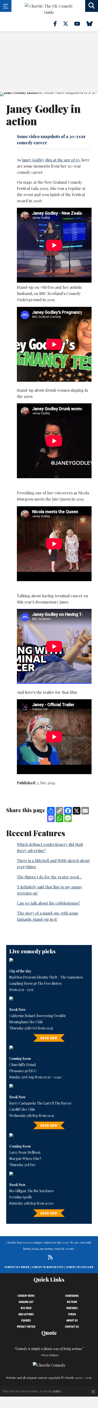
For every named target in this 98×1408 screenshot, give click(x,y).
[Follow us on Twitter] (68, 24)
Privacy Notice (26, 1326)
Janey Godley (33, 159)
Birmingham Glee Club (26, 1022)
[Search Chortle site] (91, 6)
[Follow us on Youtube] (80, 24)
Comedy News (26, 1295)
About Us (72, 1320)
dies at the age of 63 (62, 159)
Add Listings (26, 1314)
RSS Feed (26, 1308)
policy (57, 1391)
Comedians (72, 1295)
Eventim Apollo (20, 1197)
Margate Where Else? (25, 1158)
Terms (72, 1314)
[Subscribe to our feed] (49, 1257)
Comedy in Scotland (79, 1267)
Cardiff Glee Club (22, 1109)
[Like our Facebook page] (58, 24)
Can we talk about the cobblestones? (48, 903)
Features (72, 1308)
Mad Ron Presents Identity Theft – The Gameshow (46, 977)
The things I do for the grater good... (49, 876)
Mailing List (26, 1302)
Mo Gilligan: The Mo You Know (31, 1191)
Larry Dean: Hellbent (24, 1152)
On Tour (72, 1302)
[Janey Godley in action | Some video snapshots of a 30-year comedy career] (49, 94)
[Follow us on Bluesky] (92, 24)
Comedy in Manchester (47, 1267)
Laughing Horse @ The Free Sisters (35, 983)
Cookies (26, 1320)
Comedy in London (17, 1267)
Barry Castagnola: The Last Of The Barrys (40, 1103)
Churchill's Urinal (22, 1064)
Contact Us (72, 1326)
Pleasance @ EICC (23, 1071)
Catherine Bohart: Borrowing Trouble (37, 1015)
